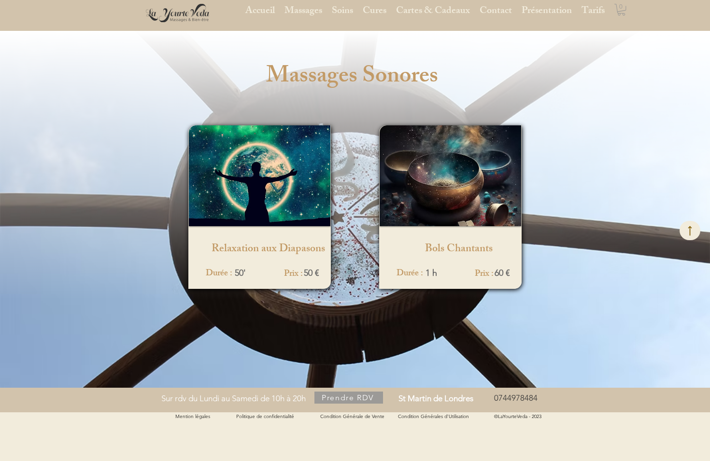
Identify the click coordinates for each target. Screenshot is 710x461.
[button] (621, 9)
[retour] (690, 230)
